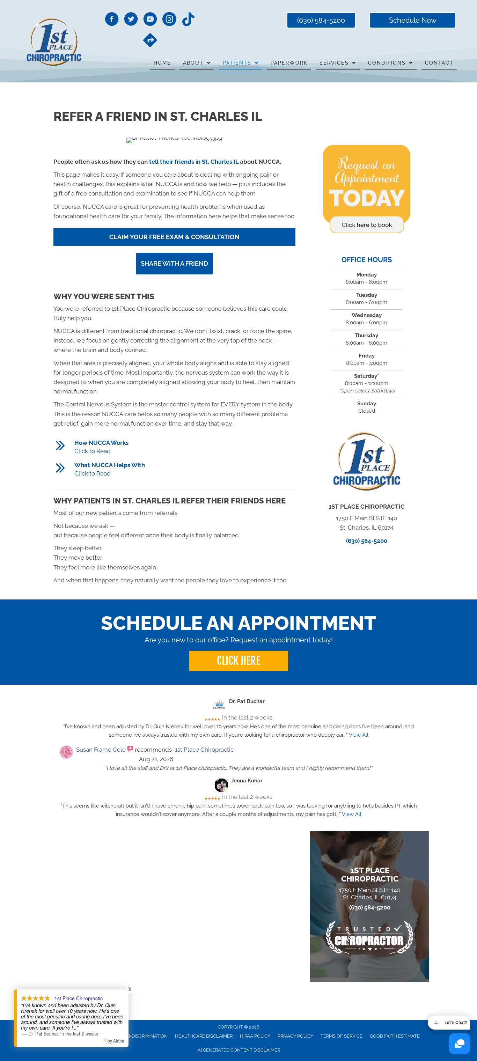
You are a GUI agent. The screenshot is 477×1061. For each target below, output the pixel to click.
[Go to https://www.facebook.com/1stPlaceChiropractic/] (112, 20)
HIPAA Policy (255, 1036)
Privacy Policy (295, 1036)
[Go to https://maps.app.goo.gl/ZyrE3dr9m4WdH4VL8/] (150, 40)
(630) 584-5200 (366, 540)
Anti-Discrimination (143, 1036)
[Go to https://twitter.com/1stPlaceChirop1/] (131, 20)
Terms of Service (341, 1036)
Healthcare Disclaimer (204, 1036)
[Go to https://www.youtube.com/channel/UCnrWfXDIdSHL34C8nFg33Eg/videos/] (150, 20)
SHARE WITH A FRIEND (174, 263)
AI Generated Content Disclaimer (239, 1050)
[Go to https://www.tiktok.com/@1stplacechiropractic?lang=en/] (189, 19)
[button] (238, 661)
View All (358, 735)
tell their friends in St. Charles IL (194, 161)
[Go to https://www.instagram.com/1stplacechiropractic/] (169, 20)
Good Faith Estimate (395, 1036)
